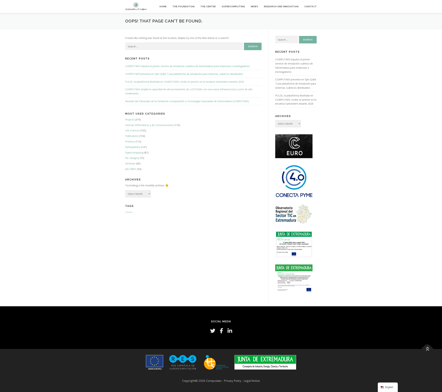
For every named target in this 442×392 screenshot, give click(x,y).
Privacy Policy (233, 381)
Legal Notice (252, 381)
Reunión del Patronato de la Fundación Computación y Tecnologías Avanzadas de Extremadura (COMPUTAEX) (187, 101)
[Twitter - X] (212, 330)
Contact (310, 6)
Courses (128, 212)
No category (132, 158)
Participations (132, 147)
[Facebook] (221, 330)
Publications (132, 136)
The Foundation (183, 6)
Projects (129, 119)
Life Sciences (132, 130)
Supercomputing (233, 6)
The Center (208, 6)
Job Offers (130, 169)
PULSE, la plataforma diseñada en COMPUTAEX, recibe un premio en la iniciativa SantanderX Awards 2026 (184, 81)
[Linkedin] (230, 330)
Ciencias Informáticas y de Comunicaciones (149, 125)
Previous (130, 141)
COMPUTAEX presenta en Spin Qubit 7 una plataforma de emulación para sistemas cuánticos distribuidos (184, 74)
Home (163, 6)
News (254, 6)
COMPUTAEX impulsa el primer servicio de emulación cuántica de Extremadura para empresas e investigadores (187, 66)
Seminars (130, 163)
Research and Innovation (281, 6)
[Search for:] (184, 46)
